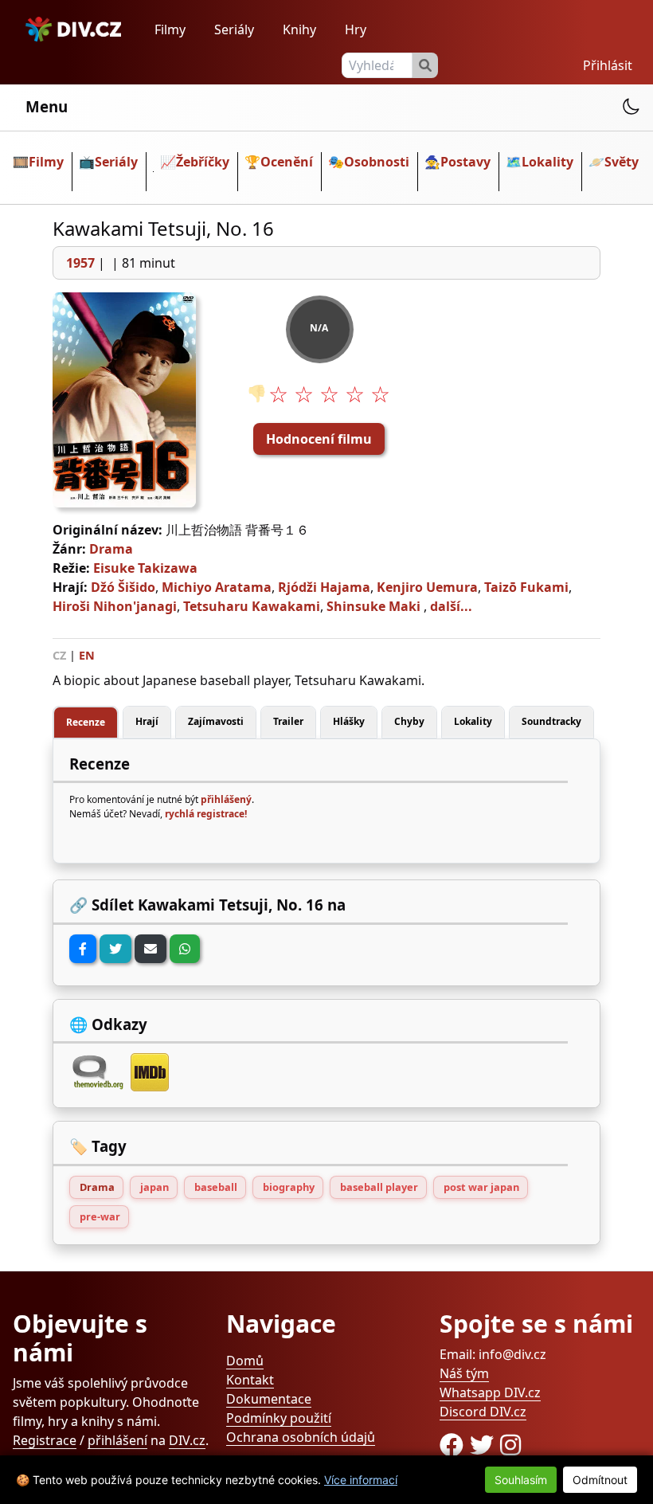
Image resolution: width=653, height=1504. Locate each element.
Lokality (547, 161)
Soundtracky (551, 721)
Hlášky (349, 721)
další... (451, 606)
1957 (80, 263)
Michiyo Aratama (217, 587)
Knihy (299, 29)
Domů (245, 1360)
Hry (355, 29)
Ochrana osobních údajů (300, 1437)
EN (87, 655)
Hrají (146, 721)
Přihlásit (607, 65)
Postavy (465, 161)
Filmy (170, 29)
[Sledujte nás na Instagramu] (510, 1444)
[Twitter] (115, 948)
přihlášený (226, 799)
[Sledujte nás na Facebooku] (455, 1444)
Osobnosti (376, 161)
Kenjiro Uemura (427, 587)
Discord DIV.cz (483, 1411)
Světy (621, 161)
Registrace (44, 1440)
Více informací (360, 1479)
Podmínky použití (278, 1418)
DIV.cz (187, 1440)
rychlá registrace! (206, 814)
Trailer (288, 721)
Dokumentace (268, 1399)
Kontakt (250, 1379)
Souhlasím (521, 1479)
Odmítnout (600, 1479)
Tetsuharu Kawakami (251, 606)
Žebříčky (202, 161)
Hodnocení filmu (319, 439)
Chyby (409, 721)
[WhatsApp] (185, 948)
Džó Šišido (123, 587)
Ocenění (286, 161)
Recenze (85, 722)
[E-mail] (150, 948)
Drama (111, 549)
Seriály (234, 29)
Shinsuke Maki (373, 606)
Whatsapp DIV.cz (490, 1392)
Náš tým (464, 1373)
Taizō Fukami (526, 587)
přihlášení (117, 1440)
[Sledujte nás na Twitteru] (485, 1444)
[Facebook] (82, 948)
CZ (59, 655)
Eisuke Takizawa (145, 568)
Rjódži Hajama (324, 587)
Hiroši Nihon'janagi (115, 606)
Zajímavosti (216, 721)
